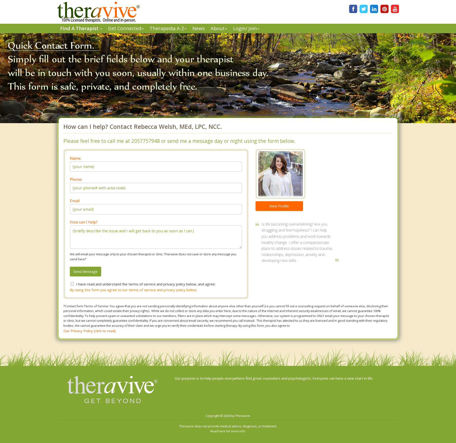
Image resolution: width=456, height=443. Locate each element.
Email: (75, 200)
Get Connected (124, 28)
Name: (75, 158)
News (198, 28)
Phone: (76, 179)
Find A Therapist (80, 28)
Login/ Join (245, 28)
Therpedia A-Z (167, 28)
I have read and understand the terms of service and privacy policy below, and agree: (145, 284)
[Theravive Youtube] (395, 9)
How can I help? (84, 222)
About (218, 28)
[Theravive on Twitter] (364, 9)
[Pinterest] (384, 9)
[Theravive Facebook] (353, 9)
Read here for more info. (228, 431)
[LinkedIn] (374, 9)
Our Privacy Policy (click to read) (89, 330)
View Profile (279, 206)
